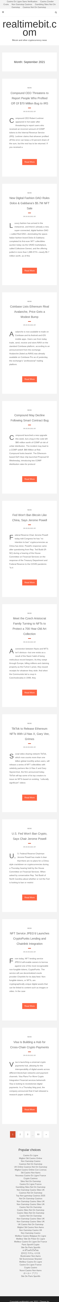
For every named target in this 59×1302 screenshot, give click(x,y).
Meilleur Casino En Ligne (30, 1262)
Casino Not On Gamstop (30, 1207)
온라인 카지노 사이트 (30, 1253)
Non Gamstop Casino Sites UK (31, 1190)
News (29, 88)
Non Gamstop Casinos (22, 4)
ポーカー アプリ (30, 1273)
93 (38, 1134)
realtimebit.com (30, 29)
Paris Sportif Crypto (30, 1244)
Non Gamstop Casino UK (30, 1230)
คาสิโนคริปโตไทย (31, 1250)
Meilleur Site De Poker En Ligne (30, 1239)
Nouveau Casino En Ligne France (30, 1175)
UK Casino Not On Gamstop (30, 1224)
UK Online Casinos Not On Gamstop (30, 1167)
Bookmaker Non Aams (30, 1256)
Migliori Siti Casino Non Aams (30, 1227)
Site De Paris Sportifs (30, 1247)
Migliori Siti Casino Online (30, 1158)
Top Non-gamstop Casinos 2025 (30, 1195)
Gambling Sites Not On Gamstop (30, 1187)
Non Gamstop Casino (30, 1161)
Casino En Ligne (30, 1155)
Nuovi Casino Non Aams (31, 1270)
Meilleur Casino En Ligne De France (30, 1241)
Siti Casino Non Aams (30, 1172)
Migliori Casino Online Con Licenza (30, 1170)
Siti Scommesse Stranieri (30, 1259)
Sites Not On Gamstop (30, 1181)
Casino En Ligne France (31, 1184)
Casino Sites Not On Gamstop (30, 1210)
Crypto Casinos (31, 1178)
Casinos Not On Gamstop (34, 7)
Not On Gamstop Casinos (30, 1198)
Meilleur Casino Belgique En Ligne (30, 1236)
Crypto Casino (30, 1267)
